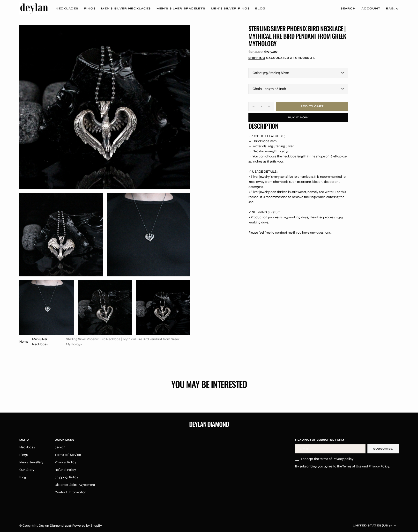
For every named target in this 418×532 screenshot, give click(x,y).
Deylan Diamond (51, 526)
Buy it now (298, 117)
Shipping (256, 57)
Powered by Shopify (87, 526)
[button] (370, 8)
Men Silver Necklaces (40, 341)
